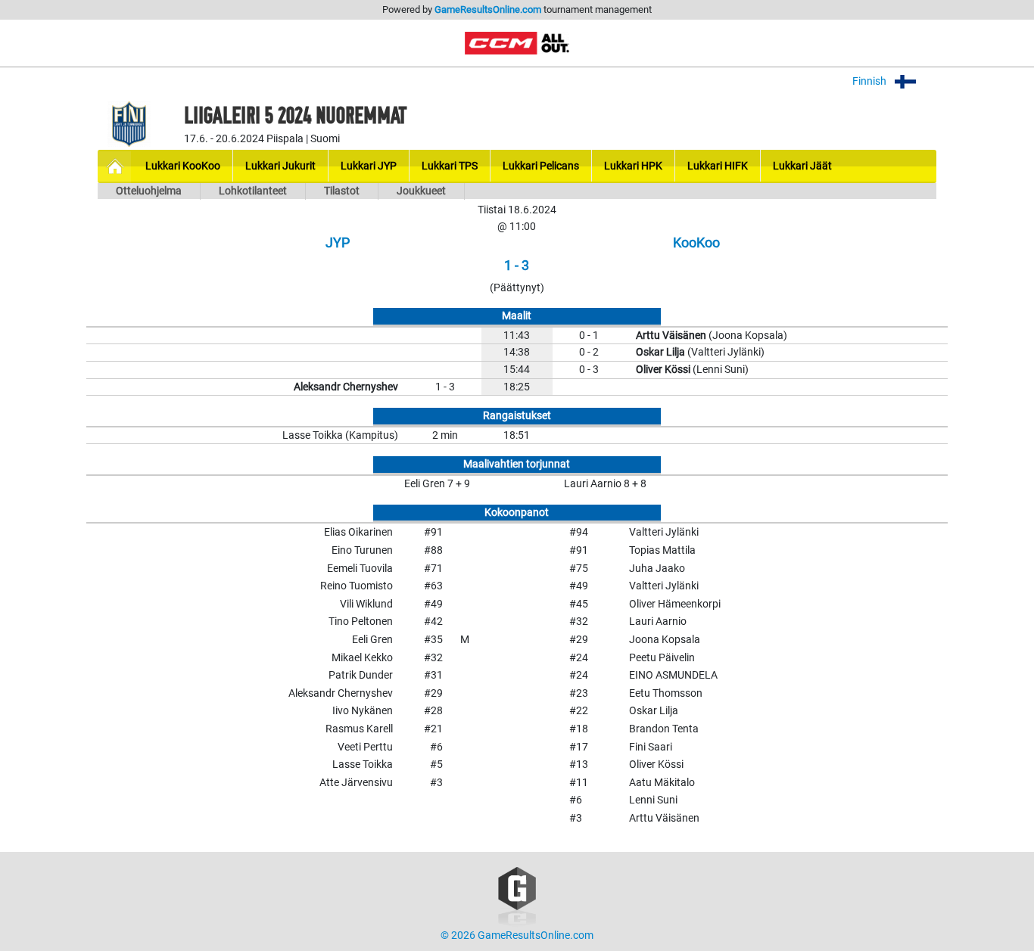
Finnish (870, 81)
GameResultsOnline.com (487, 9)
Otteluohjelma (149, 191)
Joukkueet (421, 191)
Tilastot (342, 191)
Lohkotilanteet (253, 191)
